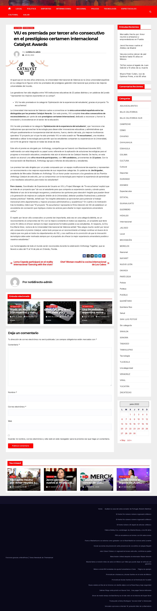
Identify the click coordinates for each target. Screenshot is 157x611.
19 (147, 424)
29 (130, 433)
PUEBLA (124, 295)
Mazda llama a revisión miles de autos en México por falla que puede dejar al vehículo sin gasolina (118, 563)
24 (138, 429)
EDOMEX (124, 185)
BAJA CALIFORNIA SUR (131, 118)
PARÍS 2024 (125, 276)
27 (122, 433)
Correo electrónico (17, 407)
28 (126, 433)
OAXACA (124, 270)
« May (122, 440)
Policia (95, 9)
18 (143, 424)
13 (122, 424)
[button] (150, 12)
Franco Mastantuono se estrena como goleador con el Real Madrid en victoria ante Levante (118, 541)
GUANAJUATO (127, 203)
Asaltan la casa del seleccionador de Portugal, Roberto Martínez (128, 509)
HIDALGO (124, 215)
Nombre (12, 392)
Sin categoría (126, 325)
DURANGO (125, 179)
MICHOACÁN (126, 240)
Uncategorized (126, 368)
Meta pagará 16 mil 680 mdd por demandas (58, 312)
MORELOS (124, 246)
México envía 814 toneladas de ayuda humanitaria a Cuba (115, 569)
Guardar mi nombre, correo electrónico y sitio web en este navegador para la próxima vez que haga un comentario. (59, 439)
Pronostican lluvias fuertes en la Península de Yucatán (131, 580)
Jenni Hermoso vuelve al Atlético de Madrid (60, 482)
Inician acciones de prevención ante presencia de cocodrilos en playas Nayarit (122, 546)
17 (139, 424)
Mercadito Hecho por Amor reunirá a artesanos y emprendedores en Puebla (132, 36)
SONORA (124, 337)
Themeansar (48, 557)
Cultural (13, 15)
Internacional (63, 9)
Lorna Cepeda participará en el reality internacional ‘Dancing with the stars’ (33, 263)
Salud (26, 15)
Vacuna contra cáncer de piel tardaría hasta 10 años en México (133, 56)
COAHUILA (125, 148)
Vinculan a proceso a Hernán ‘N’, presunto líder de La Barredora (128, 606)
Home (100, 509)
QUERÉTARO (126, 301)
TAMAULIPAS (126, 350)
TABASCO (124, 343)
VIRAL (123, 380)
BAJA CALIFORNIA (128, 112)
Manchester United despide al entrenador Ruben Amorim (130, 556)
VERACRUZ (125, 374)
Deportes (46, 9)
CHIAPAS (124, 136)
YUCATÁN (124, 386)
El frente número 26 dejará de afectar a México (134, 525)
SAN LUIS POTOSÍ (128, 319)
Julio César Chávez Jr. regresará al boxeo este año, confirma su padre (125, 551)
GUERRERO (125, 209)
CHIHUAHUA (126, 142)
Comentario (14, 345)
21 (126, 429)
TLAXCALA (125, 362)
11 (143, 419)
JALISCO (124, 228)
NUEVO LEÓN (126, 264)
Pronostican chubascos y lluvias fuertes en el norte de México (128, 574)
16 (134, 424)
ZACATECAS (125, 392)
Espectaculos (128, 9)
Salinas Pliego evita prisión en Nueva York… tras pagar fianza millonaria (125, 590)
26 (147, 429)
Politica (31, 9)
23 (134, 429)
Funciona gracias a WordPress (17, 557)
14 (126, 424)
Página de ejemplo (144, 569)
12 (147, 419)
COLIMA (123, 154)
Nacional (81, 9)
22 (130, 429)
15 (130, 424)
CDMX (123, 130)
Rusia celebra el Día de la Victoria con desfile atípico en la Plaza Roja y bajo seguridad (120, 585)
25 (143, 429)
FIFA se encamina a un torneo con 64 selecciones (133, 535)
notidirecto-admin (33, 52)
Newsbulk (37, 557)
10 (139, 419)
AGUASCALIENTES (129, 106)
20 (122, 429)
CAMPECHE (125, 124)
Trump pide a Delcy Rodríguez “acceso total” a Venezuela (130, 601)
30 (134, 433)
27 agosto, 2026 (19, 487)
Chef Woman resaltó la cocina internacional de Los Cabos (83, 263)
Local (19, 9)
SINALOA (124, 331)
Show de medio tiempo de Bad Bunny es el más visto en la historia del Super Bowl (121, 596)
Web (10, 421)
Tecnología (110, 9)
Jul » (129, 440)
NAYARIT (124, 258)
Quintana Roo (126, 307)
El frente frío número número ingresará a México (133, 514)
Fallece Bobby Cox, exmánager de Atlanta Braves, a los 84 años (128, 530)
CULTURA (124, 161)
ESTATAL (124, 197)
